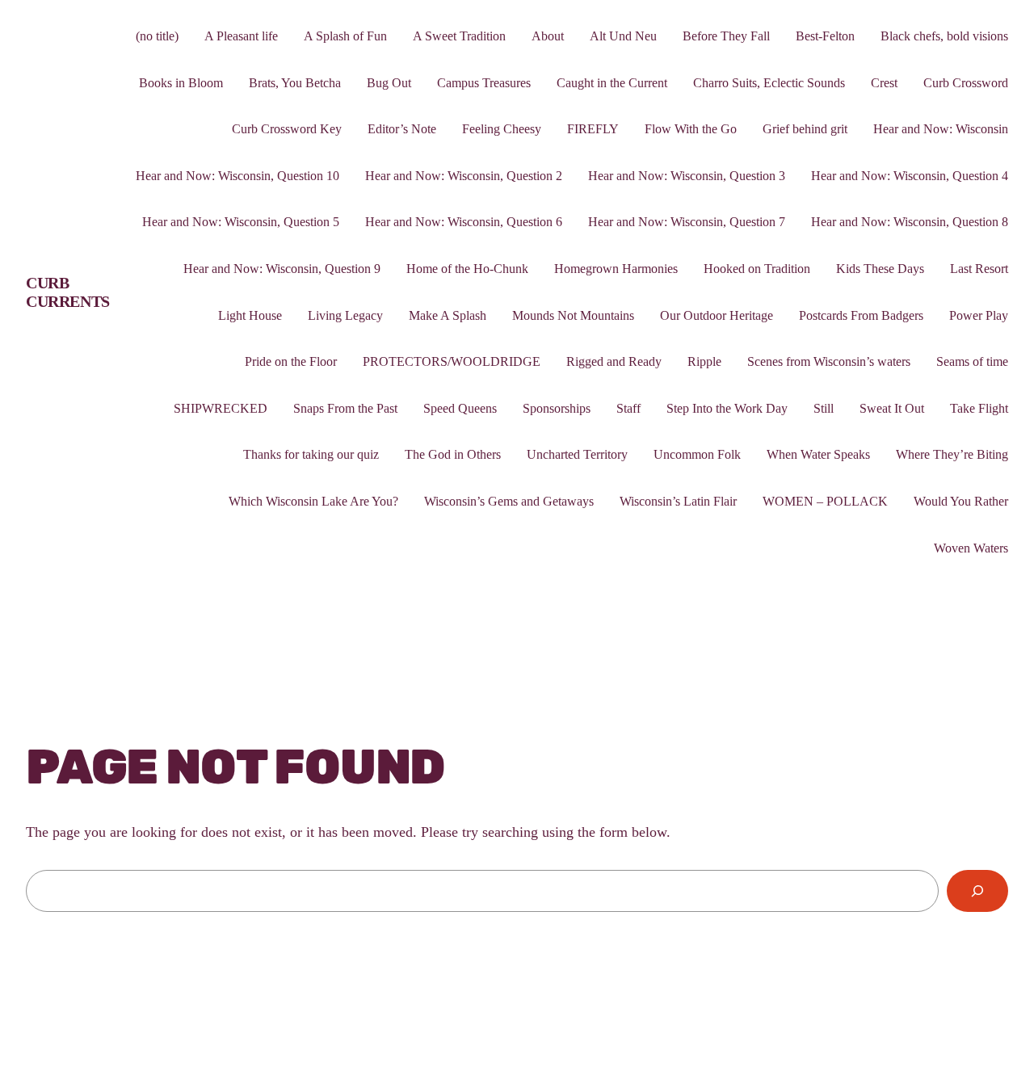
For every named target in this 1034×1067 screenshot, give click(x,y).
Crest (884, 83)
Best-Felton (825, 36)
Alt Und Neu (623, 36)
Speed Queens (460, 408)
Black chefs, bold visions (944, 36)
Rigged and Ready (614, 361)
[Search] (977, 891)
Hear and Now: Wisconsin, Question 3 (686, 176)
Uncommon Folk (697, 454)
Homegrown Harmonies (616, 268)
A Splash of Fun (345, 36)
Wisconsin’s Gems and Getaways (509, 501)
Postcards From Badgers (861, 315)
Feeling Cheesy (501, 129)
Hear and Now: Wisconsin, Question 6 (463, 222)
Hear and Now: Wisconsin (940, 129)
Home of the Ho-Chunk (467, 268)
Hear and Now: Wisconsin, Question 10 (237, 176)
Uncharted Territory (577, 454)
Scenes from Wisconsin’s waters (828, 361)
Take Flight (979, 408)
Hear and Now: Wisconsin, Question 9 (281, 268)
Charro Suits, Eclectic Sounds (769, 83)
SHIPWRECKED (220, 408)
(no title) (157, 36)
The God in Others (453, 454)
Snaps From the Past (345, 408)
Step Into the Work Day (727, 408)
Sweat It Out (892, 408)
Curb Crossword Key (287, 129)
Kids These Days (880, 268)
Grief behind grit (805, 129)
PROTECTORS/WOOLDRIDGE (451, 361)
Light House (250, 315)
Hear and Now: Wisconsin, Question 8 (909, 222)
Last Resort (979, 268)
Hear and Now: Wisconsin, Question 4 (909, 176)
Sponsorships (557, 408)
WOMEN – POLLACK (825, 501)
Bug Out (389, 83)
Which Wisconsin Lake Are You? (313, 501)
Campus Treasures (484, 83)
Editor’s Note (402, 129)
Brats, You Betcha (295, 83)
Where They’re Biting (952, 454)
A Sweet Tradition (459, 36)
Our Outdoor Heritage (716, 315)
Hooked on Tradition (757, 268)
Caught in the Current (612, 83)
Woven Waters (971, 548)
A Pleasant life (241, 36)
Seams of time (972, 361)
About (548, 36)
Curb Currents (68, 292)
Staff (628, 408)
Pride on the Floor (291, 361)
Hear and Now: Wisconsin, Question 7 (686, 222)
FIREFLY (593, 129)
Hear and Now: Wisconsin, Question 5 (240, 222)
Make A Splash (447, 315)
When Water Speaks (818, 454)
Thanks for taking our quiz (311, 454)
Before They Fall (726, 36)
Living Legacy (345, 315)
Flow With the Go (691, 129)
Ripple (704, 361)
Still (823, 408)
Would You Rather (961, 501)
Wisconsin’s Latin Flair (678, 501)
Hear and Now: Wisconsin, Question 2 (463, 176)
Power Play (978, 315)
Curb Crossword (965, 83)
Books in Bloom (181, 83)
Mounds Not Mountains (573, 315)
